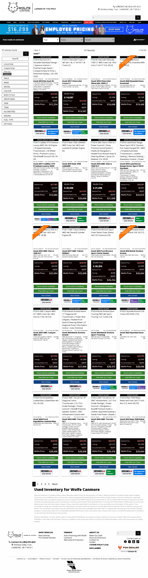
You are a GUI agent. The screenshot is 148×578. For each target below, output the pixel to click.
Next (55, 484)
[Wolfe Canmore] (31, 7)
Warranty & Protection (73, 540)
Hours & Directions (97, 537)
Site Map (56, 559)
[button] (9, 22)
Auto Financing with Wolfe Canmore (75, 536)
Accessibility (33, 559)
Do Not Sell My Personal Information (76, 559)
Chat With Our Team (46, 122)
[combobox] (51, 40)
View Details (46, 127)
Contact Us (94, 540)
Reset (14, 59)
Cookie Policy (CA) (98, 545)
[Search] (138, 17)
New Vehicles (44, 535)
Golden (92, 542)
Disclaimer (95, 548)
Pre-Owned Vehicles (47, 537)
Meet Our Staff (95, 535)
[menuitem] (16, 71)
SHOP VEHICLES (46, 532)
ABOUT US (94, 532)
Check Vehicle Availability (46, 118)
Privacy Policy (45, 559)
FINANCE (68, 532)
